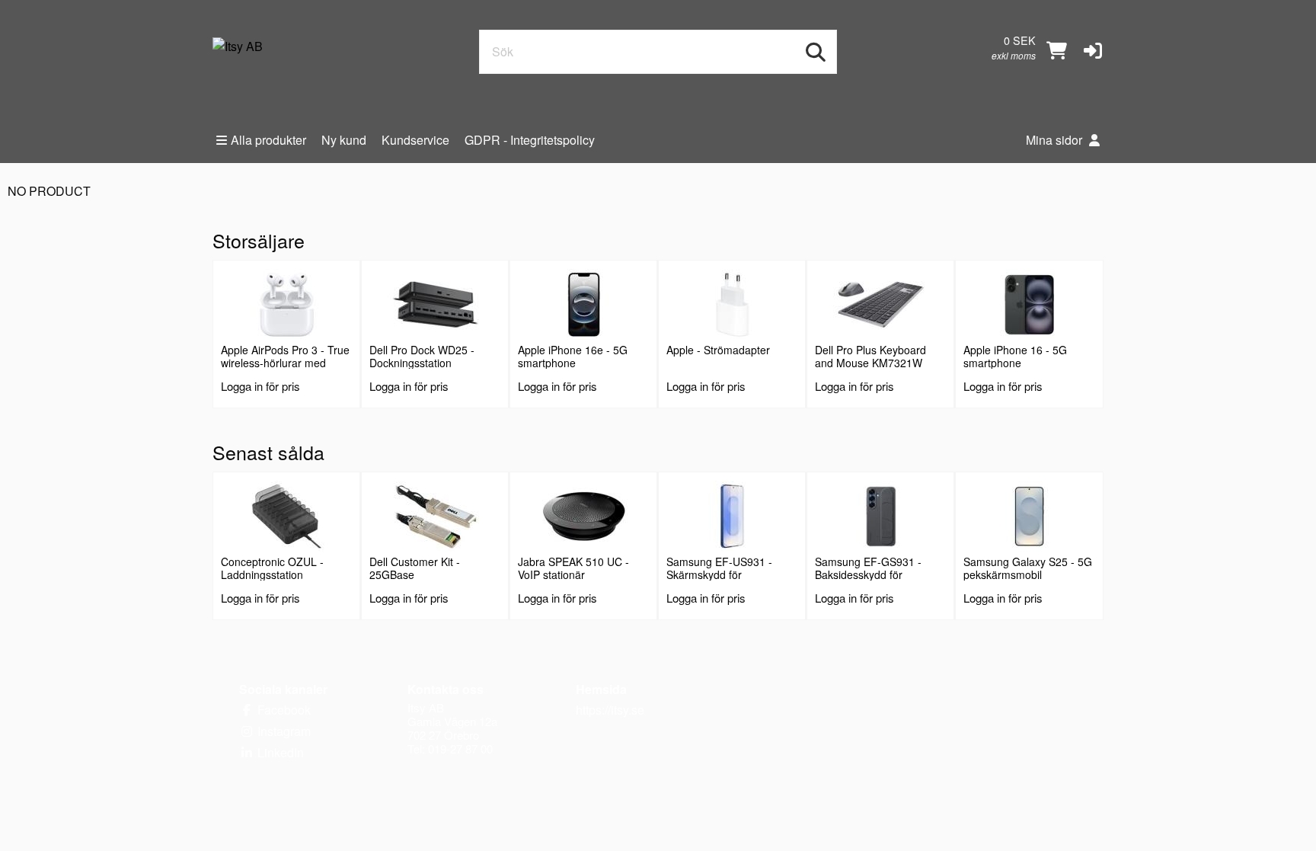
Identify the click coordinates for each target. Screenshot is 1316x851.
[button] (1093, 49)
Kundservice (415, 140)
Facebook (282, 709)
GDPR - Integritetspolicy (530, 140)
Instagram (282, 731)
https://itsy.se (610, 709)
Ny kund (343, 140)
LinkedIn (279, 752)
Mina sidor (1055, 140)
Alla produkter (268, 140)
